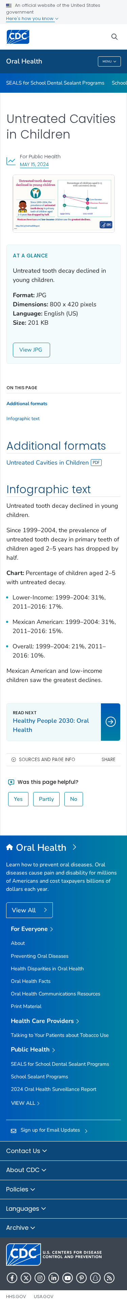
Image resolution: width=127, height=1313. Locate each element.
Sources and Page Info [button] (47, 759)
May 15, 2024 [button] (34, 164)
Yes (18, 799)
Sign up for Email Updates (50, 1130)
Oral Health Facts (30, 981)
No (73, 799)
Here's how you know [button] (30, 18)
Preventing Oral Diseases (39, 956)
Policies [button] (18, 1189)
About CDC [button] (23, 1170)
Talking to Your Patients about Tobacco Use (60, 1035)
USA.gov (44, 1296)
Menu (107, 61)
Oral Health (24, 61)
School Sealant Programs (39, 1076)
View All (24, 910)
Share (108, 759)
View (25, 350)
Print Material (26, 1006)
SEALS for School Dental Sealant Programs (55, 82)
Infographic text (23, 419)
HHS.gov (16, 1296)
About (18, 943)
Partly (46, 799)
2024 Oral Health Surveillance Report (53, 1089)
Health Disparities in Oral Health (47, 968)
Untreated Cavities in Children (47, 462)
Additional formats (26, 404)
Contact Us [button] (24, 1151)
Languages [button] (23, 1208)
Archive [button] (18, 1227)
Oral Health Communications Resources (55, 993)
